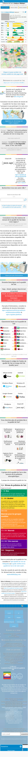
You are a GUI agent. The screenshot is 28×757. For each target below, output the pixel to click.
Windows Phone (7, 383)
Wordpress (7, 404)
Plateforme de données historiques (13, 663)
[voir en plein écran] (25, 12)
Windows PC (21, 383)
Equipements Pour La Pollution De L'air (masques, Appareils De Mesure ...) (13, 658)
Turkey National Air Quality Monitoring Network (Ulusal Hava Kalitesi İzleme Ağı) (14, 702)
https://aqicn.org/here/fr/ (14, 138)
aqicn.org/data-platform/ (14, 314)
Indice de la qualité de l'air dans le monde (13, 588)
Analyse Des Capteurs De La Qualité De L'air (13, 646)
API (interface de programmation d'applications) (14, 661)
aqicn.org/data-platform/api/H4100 (20, 175)
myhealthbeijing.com (13, 574)
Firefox (20, 393)
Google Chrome (7, 393)
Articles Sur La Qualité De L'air (14, 643)
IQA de (7, 12)
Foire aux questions (14, 650)
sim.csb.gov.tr (18, 96)
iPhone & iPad (7, 373)
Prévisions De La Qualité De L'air (13, 656)
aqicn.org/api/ (21, 182)
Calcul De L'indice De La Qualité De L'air (13, 654)
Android (20, 373)
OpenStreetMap (18, 67)
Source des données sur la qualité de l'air (14, 653)
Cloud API (20, 404)
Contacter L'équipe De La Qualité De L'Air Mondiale (14, 634)
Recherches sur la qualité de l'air (14, 640)
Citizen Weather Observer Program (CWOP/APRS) (14, 699)
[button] (19, 55)
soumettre (24, 734)
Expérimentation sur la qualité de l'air (14, 645)
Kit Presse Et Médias (13, 636)
